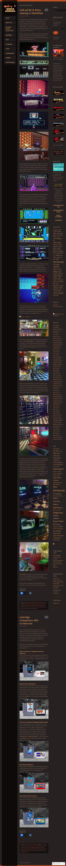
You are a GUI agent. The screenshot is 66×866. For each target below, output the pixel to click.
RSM (59, 510)
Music (54, 257)
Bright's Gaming (57, 580)
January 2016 (56, 359)
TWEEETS (55, 302)
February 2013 (56, 415)
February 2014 (56, 394)
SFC (58, 526)
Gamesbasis (56, 587)
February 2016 (56, 357)
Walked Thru (56, 603)
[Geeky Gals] (58, 170)
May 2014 (55, 392)
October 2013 (56, 400)
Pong (58, 496)
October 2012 (56, 422)
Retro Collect (56, 583)
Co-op (58, 237)
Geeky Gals (56, 578)
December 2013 (57, 396)
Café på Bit (30, 341)
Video (58, 290)
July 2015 (55, 368)
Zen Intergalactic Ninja (32, 608)
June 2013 (55, 407)
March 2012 (56, 435)
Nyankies (40, 849)
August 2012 (56, 426)
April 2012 (55, 433)
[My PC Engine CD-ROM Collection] (58, 141)
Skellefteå (23, 607)
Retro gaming (41, 605)
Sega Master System (58, 515)
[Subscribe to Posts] (53, 544)
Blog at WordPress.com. (25, 862)
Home (7, 18)
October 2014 (56, 383)
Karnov (22, 605)
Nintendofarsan (57, 590)
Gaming (55, 482)
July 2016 (55, 349)
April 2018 (55, 327)
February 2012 (56, 437)
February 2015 (56, 375)
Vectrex (60, 289)
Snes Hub (55, 567)
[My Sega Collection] (58, 118)
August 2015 (56, 366)
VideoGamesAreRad (58, 560)
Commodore (10, 53)
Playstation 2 (56, 267)
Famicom (27, 844)
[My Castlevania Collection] (58, 94)
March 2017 (56, 336)
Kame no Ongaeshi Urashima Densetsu (35, 847)
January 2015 (56, 377)
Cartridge (23, 845)
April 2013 (55, 411)
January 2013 (56, 417)
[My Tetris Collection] (58, 102)
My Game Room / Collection (9, 29)
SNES (61, 526)
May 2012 (55, 431)
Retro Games (35, 605)
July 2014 (55, 388)
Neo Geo (58, 484)
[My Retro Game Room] (58, 56)
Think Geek (56, 593)
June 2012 (55, 430)
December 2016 (57, 342)
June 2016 (55, 351)
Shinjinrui (25, 850)
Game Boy (57, 478)
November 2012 (57, 420)
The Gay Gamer (57, 562)
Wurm (27, 607)
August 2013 (56, 403)
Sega (7, 39)
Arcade (8, 57)
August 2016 (56, 347)
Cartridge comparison (30, 845)
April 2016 (55, 355)
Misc (30, 602)
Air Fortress (43, 844)
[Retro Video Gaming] (10, 12)
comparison (39, 845)
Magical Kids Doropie (26, 849)
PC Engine (9, 44)
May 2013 (55, 409)
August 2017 (56, 331)
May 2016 (55, 353)
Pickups (55, 496)
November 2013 (57, 398)
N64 (58, 257)
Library (60, 482)
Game (44, 603)
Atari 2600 (60, 233)
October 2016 (56, 346)
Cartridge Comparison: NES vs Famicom (29, 620)
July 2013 (55, 405)
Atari (7, 48)
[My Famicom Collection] (58, 110)
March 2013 (56, 413)
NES (32, 602)
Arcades (60, 451)
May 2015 (55, 370)
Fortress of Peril (38, 603)
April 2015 (55, 372)
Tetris (55, 538)
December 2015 (57, 360)
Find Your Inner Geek (58, 585)
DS (54, 240)
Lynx (54, 255)
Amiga (55, 229)
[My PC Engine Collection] (58, 134)
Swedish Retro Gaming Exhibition (29, 736)
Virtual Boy (60, 293)
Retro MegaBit (56, 555)
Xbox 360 (56, 295)
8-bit (54, 448)
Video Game (56, 539)
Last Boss (55, 558)
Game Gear (59, 253)
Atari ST (55, 235)
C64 (59, 235)
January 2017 (56, 340)
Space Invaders (56, 528)
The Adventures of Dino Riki (34, 850)
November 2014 (57, 381)
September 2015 (57, 364)
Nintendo (9, 35)
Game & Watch (56, 475)
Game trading (10, 62)
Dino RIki (44, 845)
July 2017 (55, 332)
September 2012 (57, 424)
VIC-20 (55, 290)
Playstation (56, 266)
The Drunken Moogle (58, 582)
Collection (56, 460)
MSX (61, 255)
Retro (61, 496)
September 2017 (57, 329)
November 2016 (57, 344)
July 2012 (55, 428)
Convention (56, 466)
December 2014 (57, 379)
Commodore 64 (58, 464)
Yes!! (56, 32)
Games (56, 480)
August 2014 (56, 387)
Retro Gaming (42, 602)
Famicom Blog (56, 557)
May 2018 (55, 325)
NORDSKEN (58, 220)
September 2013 (57, 402)
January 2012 (56, 439)
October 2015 (56, 362)
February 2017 (56, 338)
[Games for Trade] (58, 154)
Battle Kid (26, 603)
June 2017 (55, 334)
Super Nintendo (58, 535)
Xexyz (24, 608)
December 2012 (57, 418)
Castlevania (56, 458)
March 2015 (56, 374)
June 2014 (55, 390)
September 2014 (57, 385)
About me (9, 22)
